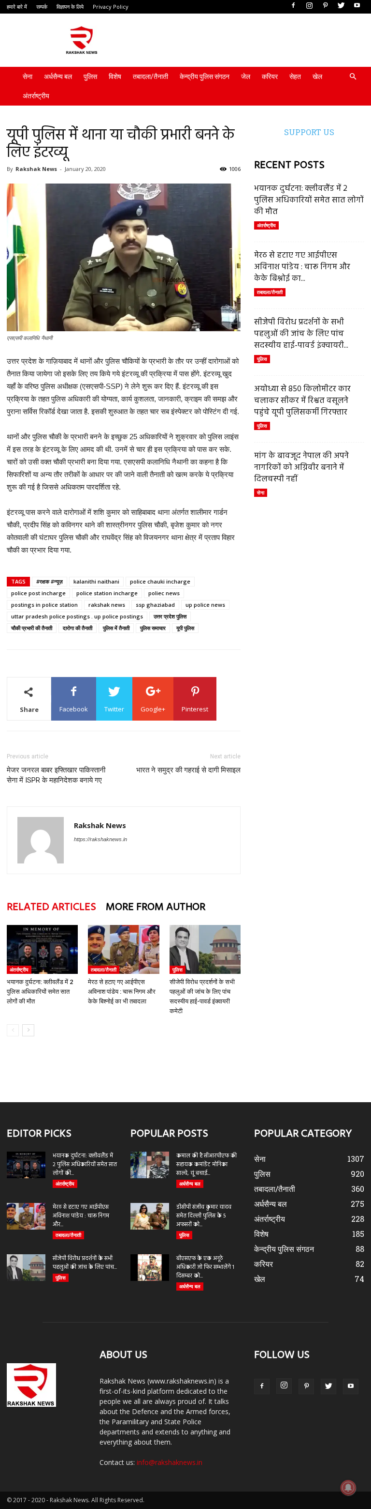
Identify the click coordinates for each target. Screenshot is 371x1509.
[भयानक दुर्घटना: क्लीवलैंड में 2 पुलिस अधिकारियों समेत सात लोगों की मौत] (42, 949)
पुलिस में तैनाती (116, 627)
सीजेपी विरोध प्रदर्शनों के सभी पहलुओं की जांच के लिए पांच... (85, 1263)
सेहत (295, 76)
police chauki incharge (160, 581)
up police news (205, 604)
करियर (270, 76)
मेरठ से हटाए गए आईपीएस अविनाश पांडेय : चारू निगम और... (81, 1216)
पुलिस (90, 76)
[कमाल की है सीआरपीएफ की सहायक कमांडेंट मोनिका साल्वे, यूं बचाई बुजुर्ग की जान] (149, 1165)
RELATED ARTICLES (51, 907)
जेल (245, 76)
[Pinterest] (325, 6)
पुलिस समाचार (153, 627)
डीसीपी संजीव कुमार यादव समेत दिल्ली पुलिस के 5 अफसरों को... (203, 1216)
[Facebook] (293, 6)
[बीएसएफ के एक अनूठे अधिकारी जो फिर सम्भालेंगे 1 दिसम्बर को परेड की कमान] (149, 1267)
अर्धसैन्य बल (58, 76)
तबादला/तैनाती (150, 76)
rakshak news (106, 604)
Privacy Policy (110, 6)
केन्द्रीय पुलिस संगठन (204, 76)
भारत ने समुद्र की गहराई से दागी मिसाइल (188, 770)
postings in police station (44, 604)
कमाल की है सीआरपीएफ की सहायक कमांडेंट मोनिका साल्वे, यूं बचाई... (206, 1164)
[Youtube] (357, 6)
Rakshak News (36, 168)
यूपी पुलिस (185, 627)
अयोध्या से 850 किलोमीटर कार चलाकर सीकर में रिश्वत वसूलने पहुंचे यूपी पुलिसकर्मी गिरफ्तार (302, 401)
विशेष (115, 76)
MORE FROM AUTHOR (155, 907)
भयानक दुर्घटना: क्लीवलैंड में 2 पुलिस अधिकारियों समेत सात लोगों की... (85, 1164)
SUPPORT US (309, 132)
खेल (317, 76)
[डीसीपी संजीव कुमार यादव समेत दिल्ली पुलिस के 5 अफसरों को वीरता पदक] (149, 1216)
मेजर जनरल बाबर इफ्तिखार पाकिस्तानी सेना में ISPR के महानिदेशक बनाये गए (56, 775)
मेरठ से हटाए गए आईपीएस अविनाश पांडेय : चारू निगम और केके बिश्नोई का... (302, 267)
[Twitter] (341, 6)
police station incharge (107, 593)
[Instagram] (309, 6)
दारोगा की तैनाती (77, 627)
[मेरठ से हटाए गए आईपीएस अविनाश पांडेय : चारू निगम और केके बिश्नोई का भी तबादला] (123, 949)
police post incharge (38, 593)
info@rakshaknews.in (169, 1462)
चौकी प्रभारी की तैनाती (31, 627)
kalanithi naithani (96, 581)
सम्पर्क (41, 6)
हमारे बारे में (17, 6)
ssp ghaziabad (155, 604)
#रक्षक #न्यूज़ (49, 581)
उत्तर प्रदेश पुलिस (170, 616)
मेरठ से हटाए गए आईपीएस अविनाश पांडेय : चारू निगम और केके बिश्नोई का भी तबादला (122, 991)
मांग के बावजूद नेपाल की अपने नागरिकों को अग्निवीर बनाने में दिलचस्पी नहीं (301, 467)
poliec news (164, 593)
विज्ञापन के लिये (70, 6)
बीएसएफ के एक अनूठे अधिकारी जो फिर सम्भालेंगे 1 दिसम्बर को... (205, 1267)
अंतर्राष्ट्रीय (36, 96)
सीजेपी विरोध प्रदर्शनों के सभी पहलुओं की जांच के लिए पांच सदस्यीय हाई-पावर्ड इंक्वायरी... (301, 334)
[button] (352, 76)
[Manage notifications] (348, 1487)
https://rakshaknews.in (100, 839)
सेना (27, 76)
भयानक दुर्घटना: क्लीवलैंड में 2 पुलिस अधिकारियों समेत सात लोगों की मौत (40, 991)
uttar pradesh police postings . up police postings (77, 616)
